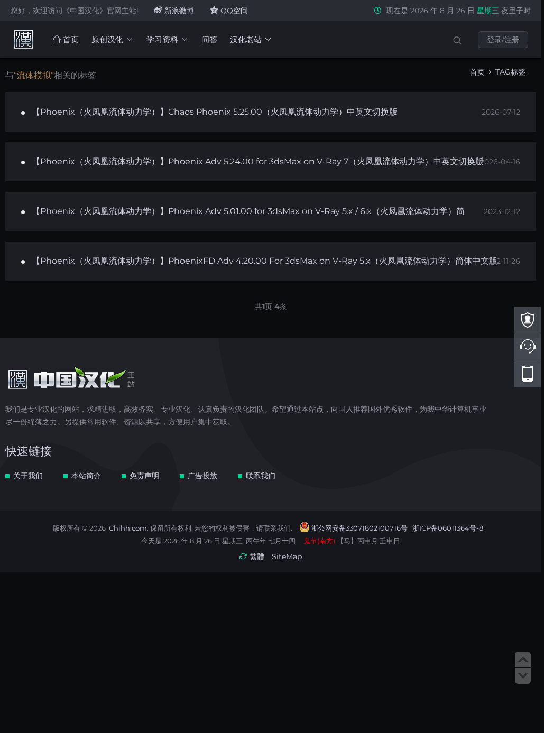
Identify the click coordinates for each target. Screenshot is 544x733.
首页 (70, 39)
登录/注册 (503, 39)
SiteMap (287, 556)
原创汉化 (107, 39)
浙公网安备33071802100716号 (359, 528)
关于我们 (28, 475)
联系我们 (260, 475)
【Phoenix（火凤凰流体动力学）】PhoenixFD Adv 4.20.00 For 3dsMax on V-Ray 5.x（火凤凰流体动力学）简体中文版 (264, 261)
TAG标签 (510, 72)
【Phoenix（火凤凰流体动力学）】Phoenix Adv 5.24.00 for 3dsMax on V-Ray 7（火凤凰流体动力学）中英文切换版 (258, 161)
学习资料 (162, 39)
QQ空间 (233, 10)
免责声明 (144, 475)
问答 (209, 39)
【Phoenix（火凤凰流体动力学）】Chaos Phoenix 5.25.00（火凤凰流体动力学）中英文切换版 (215, 112)
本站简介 (86, 475)
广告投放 (202, 475)
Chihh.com (128, 528)
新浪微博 (178, 10)
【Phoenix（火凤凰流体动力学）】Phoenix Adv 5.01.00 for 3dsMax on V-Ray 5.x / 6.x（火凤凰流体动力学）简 (248, 211)
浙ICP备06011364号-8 (447, 528)
